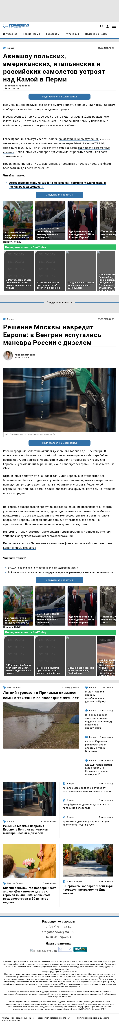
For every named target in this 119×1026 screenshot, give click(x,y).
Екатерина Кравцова (18, 85)
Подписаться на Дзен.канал (59, 96)
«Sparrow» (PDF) (98, 1009)
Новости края (14, 687)
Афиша (10, 48)
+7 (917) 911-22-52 (58, 927)
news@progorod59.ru (59, 969)
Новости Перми (15, 883)
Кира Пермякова (25, 354)
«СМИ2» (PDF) (83, 1009)
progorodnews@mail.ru (58, 932)
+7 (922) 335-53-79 (68, 972)
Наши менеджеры (58, 937)
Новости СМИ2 (12, 241)
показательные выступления (79, 139)
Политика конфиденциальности (93, 1018)
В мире (10, 319)
